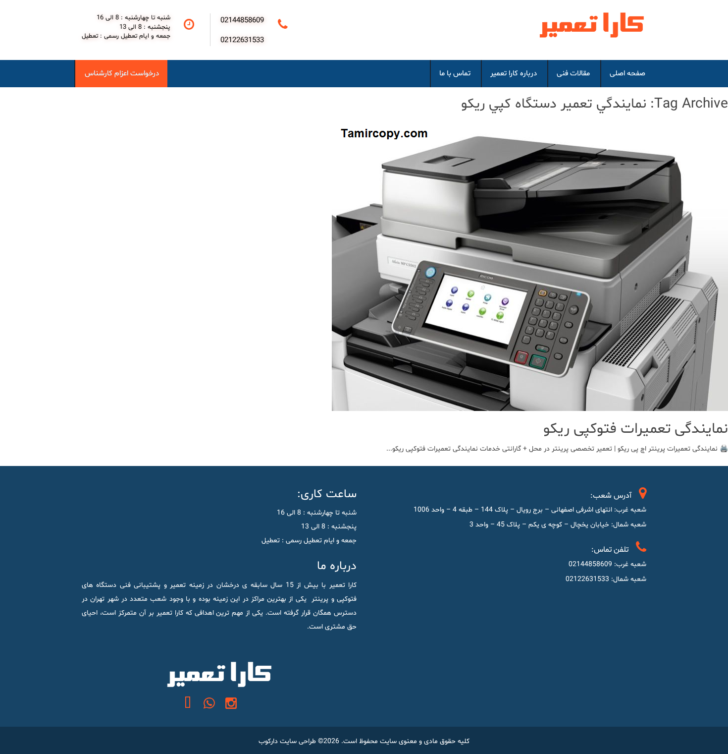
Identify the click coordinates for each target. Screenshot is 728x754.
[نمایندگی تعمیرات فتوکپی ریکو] (530, 403)
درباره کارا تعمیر (513, 73)
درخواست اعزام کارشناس (122, 73)
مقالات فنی (573, 73)
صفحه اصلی (627, 73)
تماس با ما (454, 73)
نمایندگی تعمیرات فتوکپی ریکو (635, 429)
